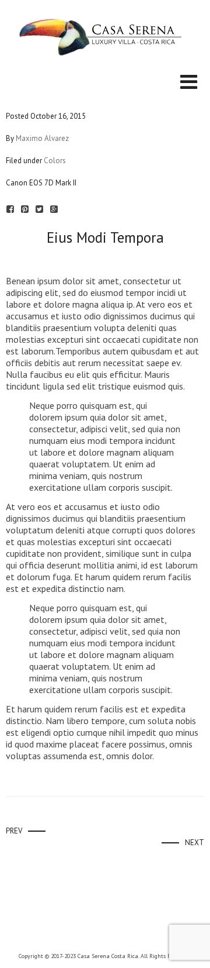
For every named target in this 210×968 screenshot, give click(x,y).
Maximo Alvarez (42, 138)
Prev (14, 831)
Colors (55, 161)
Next (194, 843)
